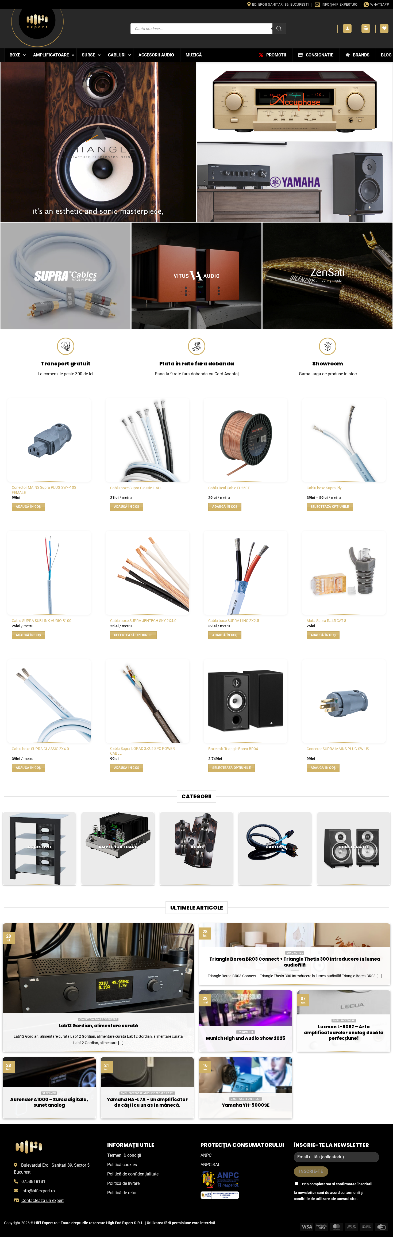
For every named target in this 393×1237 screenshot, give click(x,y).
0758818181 (33, 1181)
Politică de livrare (123, 1183)
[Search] (279, 28)
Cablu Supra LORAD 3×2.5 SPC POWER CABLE (142, 751)
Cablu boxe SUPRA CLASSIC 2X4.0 (40, 749)
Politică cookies (122, 1164)
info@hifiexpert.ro (38, 1190)
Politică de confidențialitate (133, 1174)
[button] (347, 28)
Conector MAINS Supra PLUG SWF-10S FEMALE (44, 490)
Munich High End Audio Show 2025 (245, 1038)
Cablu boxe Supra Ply (324, 488)
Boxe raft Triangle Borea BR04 (233, 749)
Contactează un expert (42, 1200)
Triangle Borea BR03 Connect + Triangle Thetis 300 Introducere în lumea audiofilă (294, 962)
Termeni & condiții (124, 1155)
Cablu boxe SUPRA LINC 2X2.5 (233, 620)
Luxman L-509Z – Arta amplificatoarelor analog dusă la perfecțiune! (343, 1032)
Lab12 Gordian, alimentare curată (98, 1026)
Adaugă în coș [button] (28, 507)
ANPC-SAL (210, 1164)
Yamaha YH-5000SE (245, 1105)
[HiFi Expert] (37, 28)
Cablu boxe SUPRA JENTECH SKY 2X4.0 (143, 620)
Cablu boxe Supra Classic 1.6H (135, 488)
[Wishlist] (384, 28)
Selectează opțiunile (330, 507)
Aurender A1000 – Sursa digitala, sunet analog (49, 1102)
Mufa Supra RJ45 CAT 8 (326, 620)
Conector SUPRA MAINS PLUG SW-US (338, 749)
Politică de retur (122, 1192)
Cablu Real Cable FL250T (229, 488)
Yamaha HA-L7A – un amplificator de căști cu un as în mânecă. (147, 1102)
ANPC (206, 1155)
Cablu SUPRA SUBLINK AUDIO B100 (41, 620)
